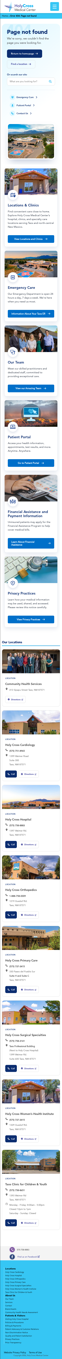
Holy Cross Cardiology (20, 745)
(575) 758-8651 (17, 1190)
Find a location (19, 63)
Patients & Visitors (15, 1315)
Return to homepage (22, 53)
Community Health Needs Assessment (21, 1312)
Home (5, 15)
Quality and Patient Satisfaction (18, 1336)
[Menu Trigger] (54, 6)
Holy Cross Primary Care (21, 960)
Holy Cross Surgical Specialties (25, 1035)
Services (8, 1302)
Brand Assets (10, 1309)
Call (13, 774)
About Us (10, 1295)
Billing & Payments (13, 1326)
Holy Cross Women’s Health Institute (29, 1114)
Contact (8, 1305)
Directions (14, 700)
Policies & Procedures (14, 1322)
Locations (10, 1268)
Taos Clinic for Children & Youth (26, 1184)
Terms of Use (35, 1352)
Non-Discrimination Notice (16, 1332)
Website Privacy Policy (15, 1352)
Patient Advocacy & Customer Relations (22, 1329)
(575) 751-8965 (17, 750)
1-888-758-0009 (17, 896)
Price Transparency (13, 1342)
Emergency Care (25, 97)
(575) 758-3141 (17, 1041)
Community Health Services (23, 684)
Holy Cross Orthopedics (21, 890)
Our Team (9, 1299)
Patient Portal (24, 105)
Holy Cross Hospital (18, 819)
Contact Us (22, 113)
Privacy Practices (12, 1339)
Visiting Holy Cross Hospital (16, 1319)
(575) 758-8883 (17, 825)
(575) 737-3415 (17, 966)
